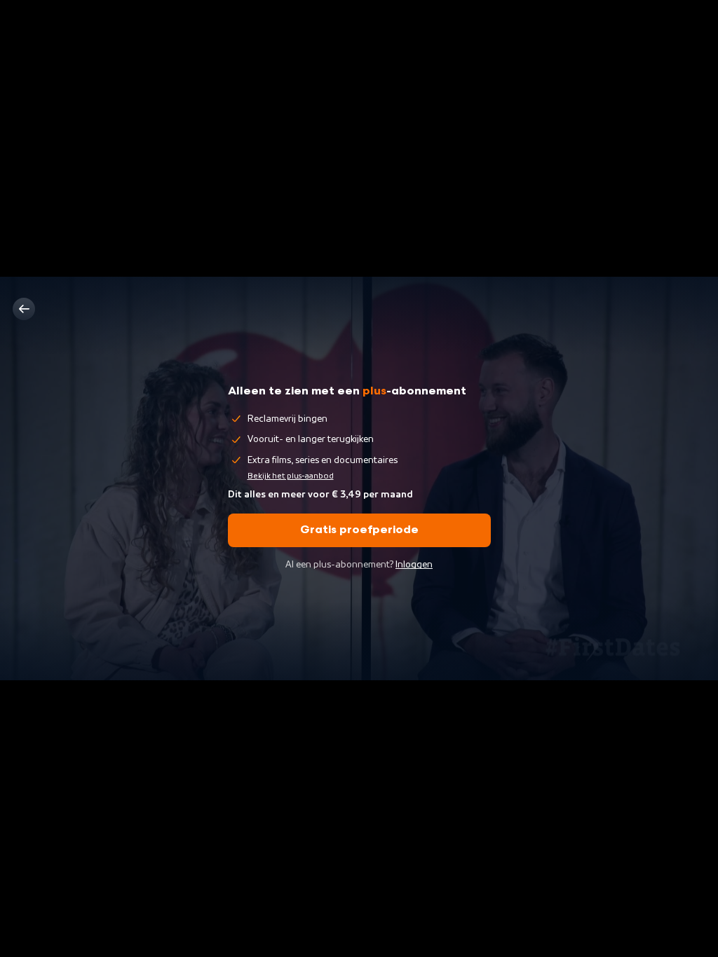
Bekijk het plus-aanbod (291, 475)
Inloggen (414, 565)
